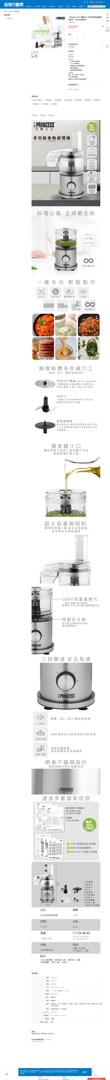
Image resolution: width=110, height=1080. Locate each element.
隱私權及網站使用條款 (43, 1079)
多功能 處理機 (68, 100)
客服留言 (65, 1077)
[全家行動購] (13, 4)
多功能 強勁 (88, 100)
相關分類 (35, 96)
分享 (71, 89)
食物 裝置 (54, 104)
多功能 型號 (97, 100)
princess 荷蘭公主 (37, 100)
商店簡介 (40, 1077)
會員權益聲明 (66, 1079)
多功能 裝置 (36, 104)
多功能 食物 (78, 100)
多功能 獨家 (45, 104)
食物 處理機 (58, 100)
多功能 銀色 (48, 100)
